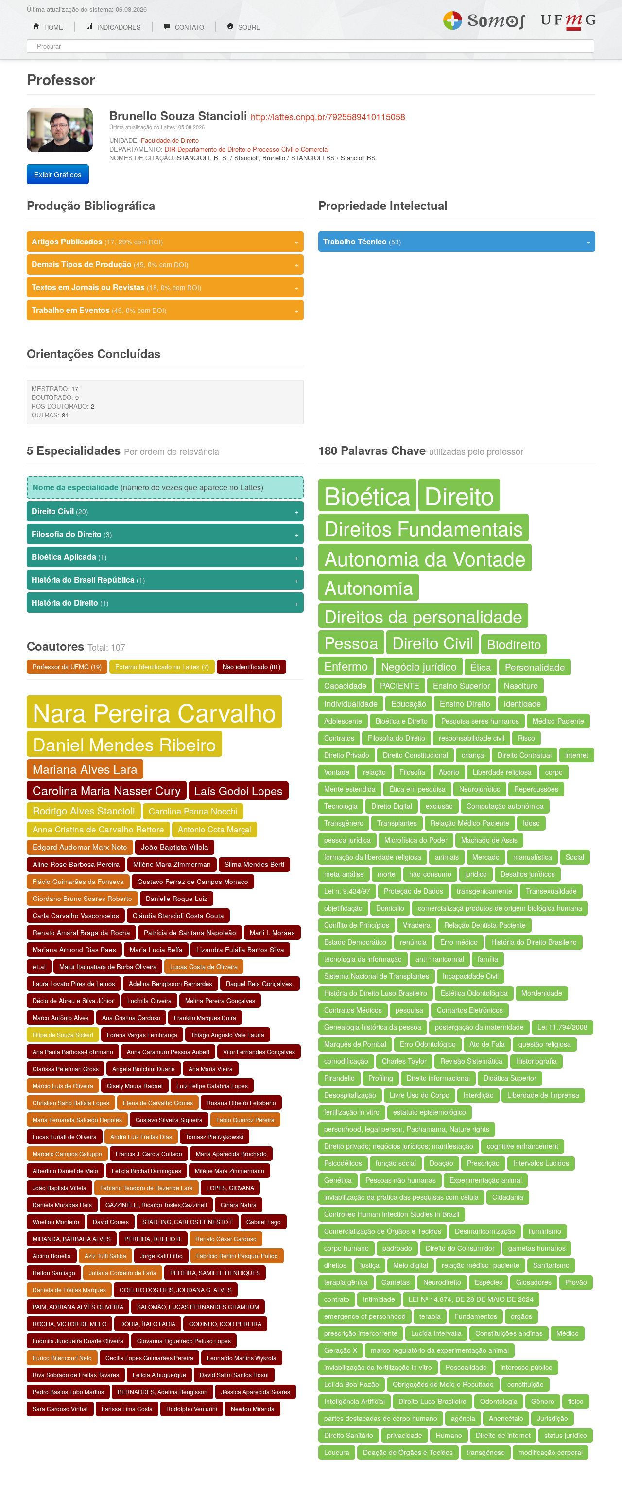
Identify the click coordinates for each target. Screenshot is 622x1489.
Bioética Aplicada (165, 556)
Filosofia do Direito (165, 533)
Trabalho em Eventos (165, 309)
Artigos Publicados (165, 241)
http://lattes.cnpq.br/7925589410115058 (328, 116)
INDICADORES (118, 27)
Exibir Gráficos (58, 174)
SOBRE (248, 27)
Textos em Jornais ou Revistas (165, 287)
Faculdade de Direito (170, 140)
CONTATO (188, 27)
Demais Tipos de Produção (165, 264)
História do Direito (165, 602)
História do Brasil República (165, 579)
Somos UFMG (484, 18)
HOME (52, 27)
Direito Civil (165, 511)
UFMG (568, 23)
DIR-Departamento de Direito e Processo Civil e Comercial (247, 149)
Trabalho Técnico (456, 241)
